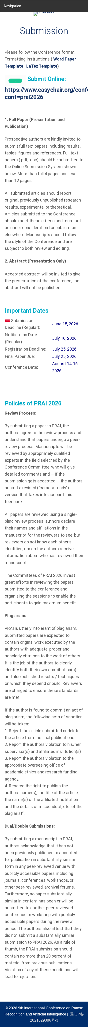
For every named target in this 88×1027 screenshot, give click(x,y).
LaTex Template (41, 66)
